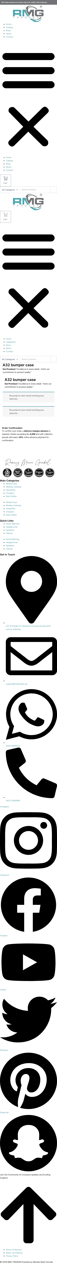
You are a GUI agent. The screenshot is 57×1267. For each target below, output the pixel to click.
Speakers (10, 530)
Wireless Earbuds (13, 487)
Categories (11, 342)
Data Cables (11, 496)
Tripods (9, 533)
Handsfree (10, 490)
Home (8, 24)
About (8, 34)
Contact (9, 37)
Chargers (10, 493)
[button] (28, 98)
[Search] (54, 189)
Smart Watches (12, 524)
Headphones (11, 527)
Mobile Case (11, 483)
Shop (8, 30)
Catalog (9, 27)
